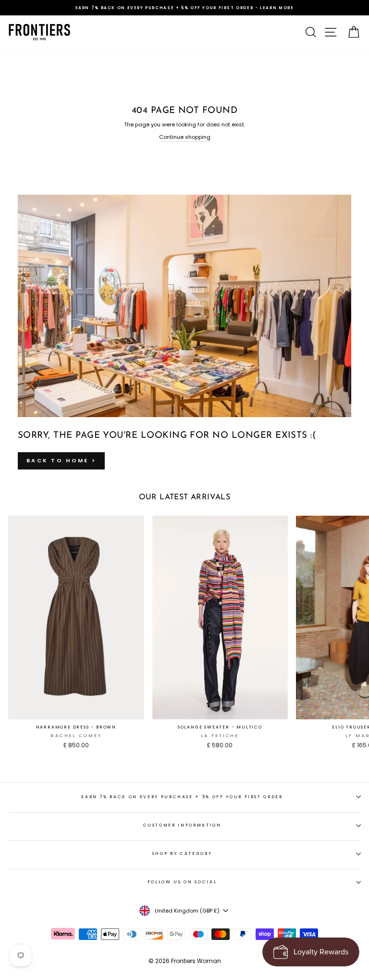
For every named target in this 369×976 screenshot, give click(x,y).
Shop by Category (182, 853)
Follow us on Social (182, 882)
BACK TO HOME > (61, 460)
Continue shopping (184, 137)
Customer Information (182, 825)
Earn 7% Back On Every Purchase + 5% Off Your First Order (182, 797)
